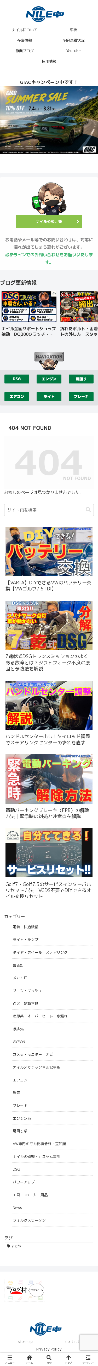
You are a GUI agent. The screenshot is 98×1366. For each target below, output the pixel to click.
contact (72, 1341)
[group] (29, 316)
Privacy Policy (49, 1349)
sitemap (25, 1341)
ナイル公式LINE (49, 221)
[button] (88, 315)
